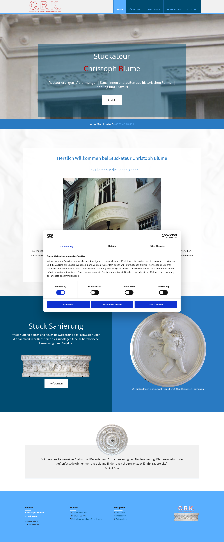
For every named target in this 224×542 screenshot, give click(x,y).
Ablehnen (68, 304)
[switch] (95, 292)
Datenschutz (121, 519)
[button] (112, 100)
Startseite (120, 512)
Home (120, 9)
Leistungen (153, 9)
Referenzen (174, 9)
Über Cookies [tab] (157, 246)
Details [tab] (112, 246)
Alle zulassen (156, 304)
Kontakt (192, 9)
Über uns (134, 9)
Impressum (121, 515)
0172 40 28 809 (124, 124)
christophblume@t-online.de (89, 519)
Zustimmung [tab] (66, 246)
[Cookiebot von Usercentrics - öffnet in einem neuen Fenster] (164, 236)
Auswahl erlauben (112, 304)
